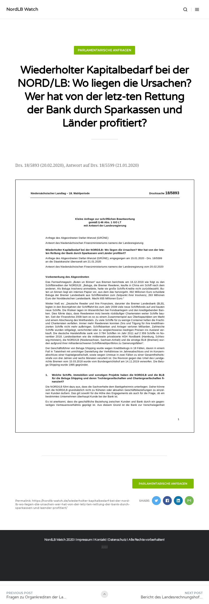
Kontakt (100, 540)
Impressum (84, 540)
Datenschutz (117, 540)
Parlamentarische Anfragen (104, 50)
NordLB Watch (22, 9)
